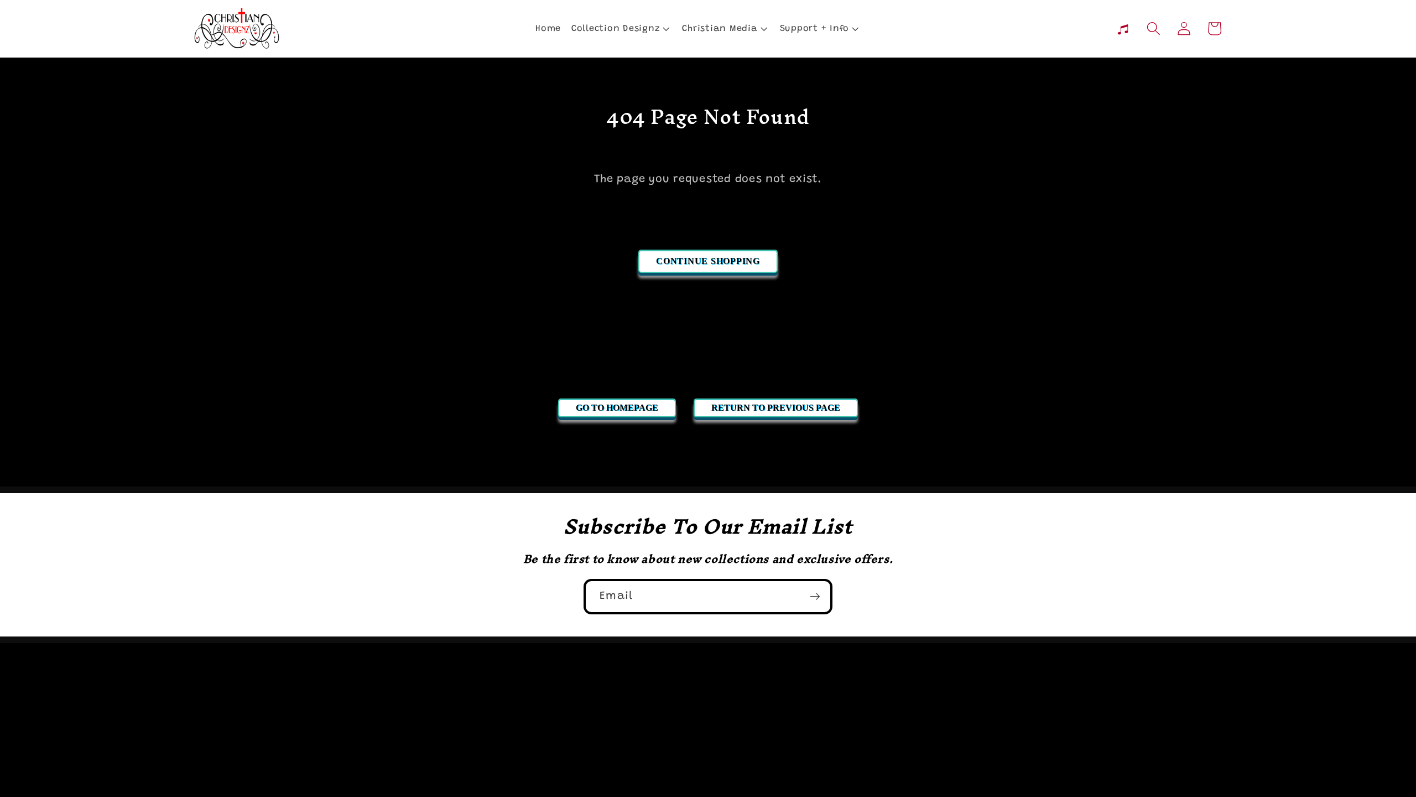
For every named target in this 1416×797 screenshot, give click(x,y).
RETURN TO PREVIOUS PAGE (775, 407)
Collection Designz (615, 28)
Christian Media (719, 28)
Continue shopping (708, 261)
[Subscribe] (815, 596)
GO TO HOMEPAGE (617, 407)
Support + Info (815, 28)
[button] (619, 28)
